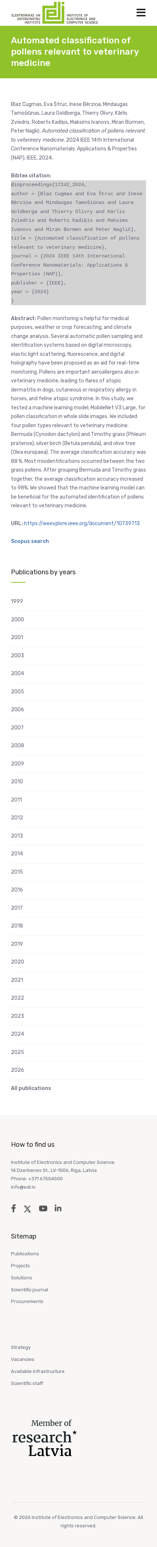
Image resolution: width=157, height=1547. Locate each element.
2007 (17, 728)
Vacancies (22, 1359)
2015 (17, 872)
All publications (31, 1088)
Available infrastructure (38, 1371)
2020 (17, 962)
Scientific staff (27, 1383)
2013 (17, 836)
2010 (17, 782)
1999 (17, 601)
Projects (20, 1265)
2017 (17, 908)
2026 (17, 1070)
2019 (17, 944)
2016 (17, 890)
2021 (17, 980)
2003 (17, 656)
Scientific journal (29, 1289)
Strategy (21, 1347)
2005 (17, 692)
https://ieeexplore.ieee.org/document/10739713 (82, 523)
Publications (25, 1253)
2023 (17, 1016)
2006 (17, 709)
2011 (16, 800)
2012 (17, 818)
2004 (17, 673)
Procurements (27, 1301)
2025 (17, 1052)
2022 (17, 998)
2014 (17, 854)
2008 (17, 746)
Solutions (21, 1277)
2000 (17, 620)
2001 (17, 637)
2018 (17, 926)
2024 (17, 1034)
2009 (17, 764)
